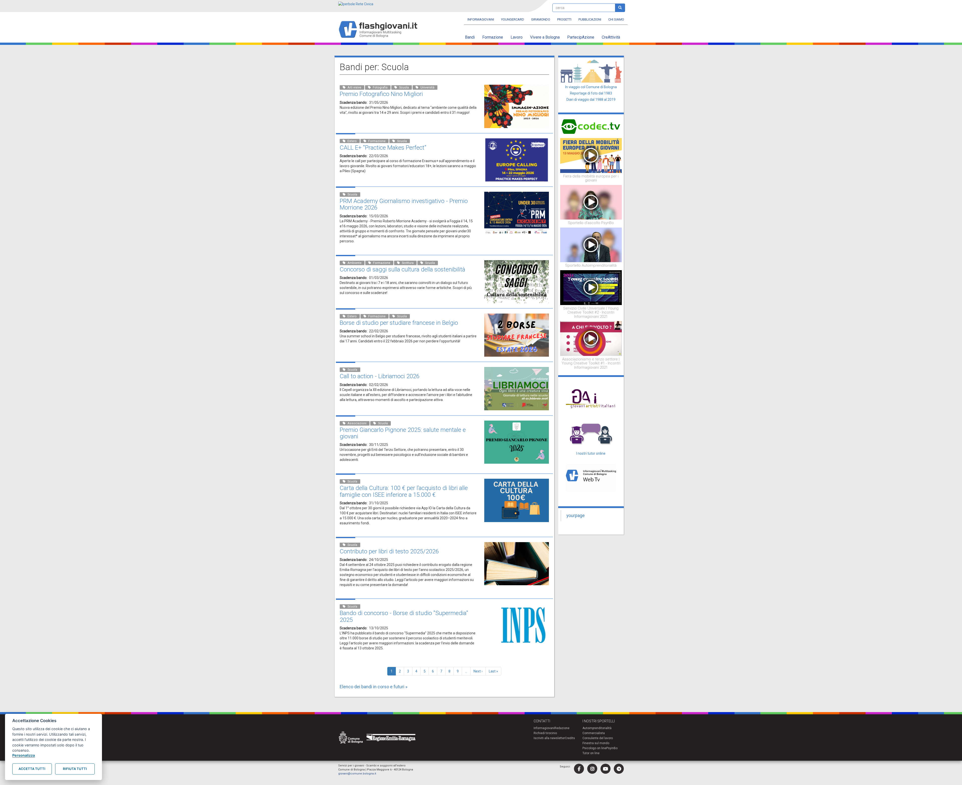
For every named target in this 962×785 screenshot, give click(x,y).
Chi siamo (616, 19)
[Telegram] (619, 769)
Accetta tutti (32, 769)
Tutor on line (590, 753)
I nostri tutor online (591, 453)
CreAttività (611, 37)
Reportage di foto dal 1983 (591, 93)
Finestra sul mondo (595, 743)
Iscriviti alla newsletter (549, 738)
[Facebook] (579, 769)
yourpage (575, 515)
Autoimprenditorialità (597, 728)
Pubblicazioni (589, 19)
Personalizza (23, 755)
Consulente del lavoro (597, 738)
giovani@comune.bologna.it (357, 773)
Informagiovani (480, 19)
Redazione (561, 728)
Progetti (564, 19)
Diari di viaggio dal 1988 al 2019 (591, 99)
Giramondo (540, 19)
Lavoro (517, 37)
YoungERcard (512, 19)
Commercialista (593, 733)
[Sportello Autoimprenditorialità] (591, 245)
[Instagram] (592, 769)
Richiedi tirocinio (545, 733)
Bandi (470, 37)
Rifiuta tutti (75, 769)
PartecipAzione (580, 37)
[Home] (380, 29)
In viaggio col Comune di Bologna (591, 87)
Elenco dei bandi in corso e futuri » (373, 686)
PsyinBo (612, 748)
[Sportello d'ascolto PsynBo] (591, 202)
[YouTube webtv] (605, 769)
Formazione (492, 37)
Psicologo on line (594, 748)
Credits (570, 738)
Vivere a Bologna (545, 37)
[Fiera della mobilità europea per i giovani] (591, 155)
